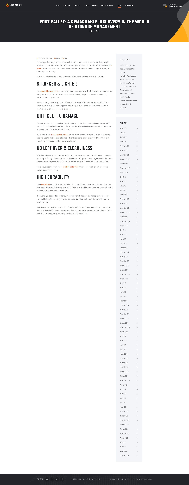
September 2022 (125, 327)
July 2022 (123, 336)
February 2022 (124, 358)
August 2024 (124, 225)
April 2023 (123, 296)
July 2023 (123, 283)
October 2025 (124, 163)
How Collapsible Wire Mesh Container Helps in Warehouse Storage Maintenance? (128, 87)
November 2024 (124, 212)
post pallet (45, 184)
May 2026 (123, 133)
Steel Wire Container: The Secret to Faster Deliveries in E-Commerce (128, 104)
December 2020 (125, 420)
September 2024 (125, 221)
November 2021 (124, 371)
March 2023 (123, 301)
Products (77, 5)
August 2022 (124, 332)
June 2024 (123, 234)
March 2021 (123, 407)
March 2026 (123, 141)
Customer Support (107, 5)
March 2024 (123, 248)
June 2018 (123, 447)
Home (58, 5)
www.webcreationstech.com (142, 479)
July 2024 (123, 230)
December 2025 (125, 155)
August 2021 (124, 385)
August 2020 (124, 438)
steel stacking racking (59, 134)
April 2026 (123, 137)
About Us (67, 5)
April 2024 (123, 243)
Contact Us (129, 5)
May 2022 (123, 345)
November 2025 (124, 159)
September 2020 (125, 433)
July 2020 (123, 442)
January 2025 (124, 203)
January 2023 (124, 309)
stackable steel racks (49, 91)
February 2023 (124, 305)
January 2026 (124, 150)
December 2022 (124, 314)
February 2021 (124, 411)
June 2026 (123, 128)
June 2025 (123, 181)
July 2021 (123, 389)
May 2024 (123, 239)
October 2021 (124, 376)
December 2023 (124, 261)
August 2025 (124, 172)
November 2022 (124, 318)
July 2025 (123, 177)
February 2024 (124, 252)
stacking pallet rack (70, 167)
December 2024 (125, 208)
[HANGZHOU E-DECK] (14, 5)
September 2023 (125, 274)
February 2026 (124, 146)
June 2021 (123, 394)
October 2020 (124, 429)
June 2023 (123, 287)
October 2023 (124, 270)
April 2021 (123, 402)
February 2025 (124, 199)
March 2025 (123, 194)
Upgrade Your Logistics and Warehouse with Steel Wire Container (127, 69)
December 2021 (124, 367)
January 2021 (124, 416)
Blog (119, 5)
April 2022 (123, 349)
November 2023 (124, 265)
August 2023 (124, 278)
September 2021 (125, 380)
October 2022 (124, 323)
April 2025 (123, 190)
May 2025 (123, 186)
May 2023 (123, 292)
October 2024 (124, 217)
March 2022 (123, 354)
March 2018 (123, 451)
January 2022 (124, 363)
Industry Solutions (90, 5)
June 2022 (123, 340)
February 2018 (124, 455)
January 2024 (124, 256)
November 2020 (124, 424)
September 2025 (125, 168)
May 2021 (123, 398)
